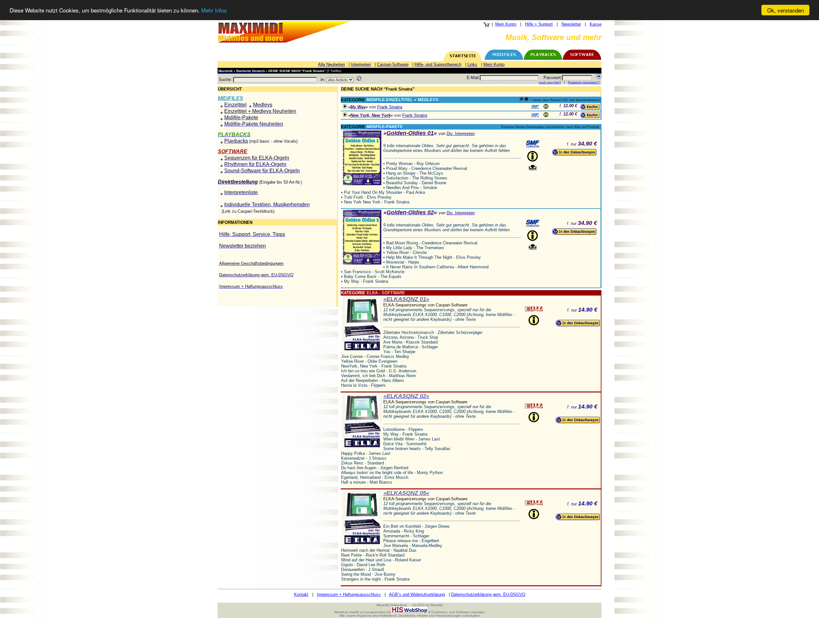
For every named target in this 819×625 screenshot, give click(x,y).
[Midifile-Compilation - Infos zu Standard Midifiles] (532, 143)
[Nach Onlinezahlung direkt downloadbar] (533, 167)
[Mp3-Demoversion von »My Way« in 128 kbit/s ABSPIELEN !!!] (345, 106)
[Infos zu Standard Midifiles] (535, 107)
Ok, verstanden (785, 10)
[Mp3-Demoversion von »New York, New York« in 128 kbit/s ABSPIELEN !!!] (345, 115)
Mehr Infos (214, 10)
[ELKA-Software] (534, 309)
